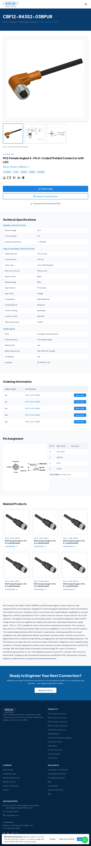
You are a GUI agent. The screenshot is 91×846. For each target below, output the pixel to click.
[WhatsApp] (17, 833)
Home (5, 22)
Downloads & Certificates (58, 770)
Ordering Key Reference (57, 774)
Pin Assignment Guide (56, 778)
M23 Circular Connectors (57, 722)
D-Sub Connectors (55, 750)
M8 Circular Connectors (57, 714)
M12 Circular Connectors (28, 22)
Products (13, 22)
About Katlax (8, 770)
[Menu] (85, 4)
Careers (6, 790)
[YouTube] (4, 833)
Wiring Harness (53, 734)
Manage (52, 839)
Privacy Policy (31, 841)
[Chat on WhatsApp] (85, 840)
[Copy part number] (28, 167)
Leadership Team (9, 774)
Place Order (47, 189)
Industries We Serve (55, 790)
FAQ (49, 782)
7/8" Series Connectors (57, 730)
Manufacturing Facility (11, 778)
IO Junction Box (54, 754)
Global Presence (9, 782)
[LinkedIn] (8, 833)
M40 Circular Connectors (58, 726)
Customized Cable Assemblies (60, 738)
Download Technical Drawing (16, 147)
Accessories (52, 758)
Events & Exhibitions (11, 786)
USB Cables (52, 746)
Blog (49, 794)
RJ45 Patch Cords (55, 742)
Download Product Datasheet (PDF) (47, 203)
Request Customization (47, 196)
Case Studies (53, 786)
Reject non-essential (66, 839)
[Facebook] (12, 833)
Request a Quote (45, 690)
